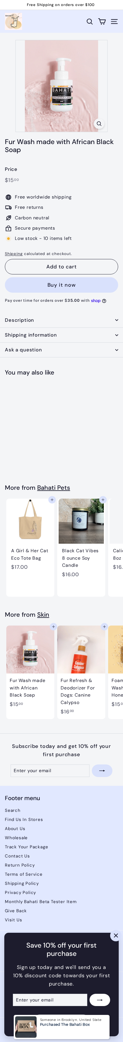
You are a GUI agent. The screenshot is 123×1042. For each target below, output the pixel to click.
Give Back (16, 911)
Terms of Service (24, 874)
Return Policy (20, 865)
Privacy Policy (20, 892)
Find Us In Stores (24, 819)
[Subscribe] (100, 1000)
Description (19, 320)
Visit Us (13, 920)
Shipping (14, 253)
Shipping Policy (22, 883)
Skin (43, 615)
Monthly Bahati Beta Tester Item (41, 902)
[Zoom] (99, 123)
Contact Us (17, 856)
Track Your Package (26, 847)
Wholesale (16, 838)
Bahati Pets (53, 488)
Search (13, 810)
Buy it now (61, 285)
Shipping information (31, 335)
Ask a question (23, 350)
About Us (15, 828)
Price (11, 169)
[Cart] (102, 21)
